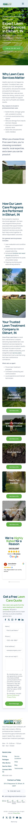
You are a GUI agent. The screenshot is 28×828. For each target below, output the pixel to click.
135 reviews (16, 554)
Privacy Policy (11, 697)
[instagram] (12, 620)
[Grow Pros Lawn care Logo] (8, 3)
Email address (10, 646)
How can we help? (11, 656)
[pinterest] (16, 620)
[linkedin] (22, 620)
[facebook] (5, 620)
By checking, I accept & (14, 695)
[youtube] (19, 620)
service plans (17, 353)
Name (7, 626)
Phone (7, 636)
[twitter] (9, 620)
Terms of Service (12, 695)
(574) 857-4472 (16, 52)
